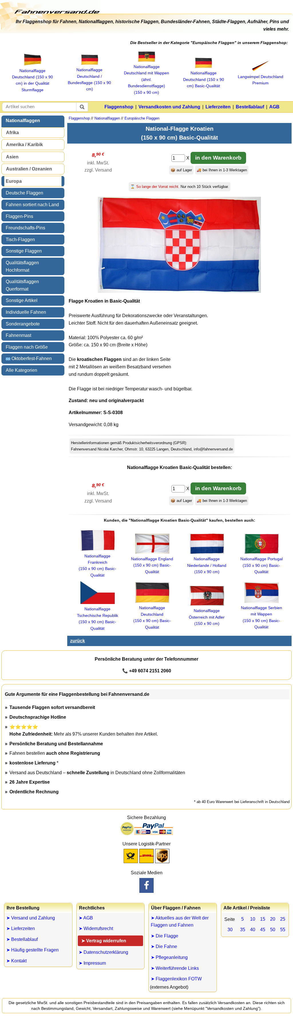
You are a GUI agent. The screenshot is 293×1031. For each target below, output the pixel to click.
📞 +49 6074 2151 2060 (146, 670)
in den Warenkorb (218, 158)
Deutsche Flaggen (24, 192)
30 (230, 929)
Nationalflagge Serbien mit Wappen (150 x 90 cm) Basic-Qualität (261, 617)
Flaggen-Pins (19, 216)
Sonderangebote (23, 323)
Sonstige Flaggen (24, 251)
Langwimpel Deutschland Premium (260, 79)
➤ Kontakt (16, 960)
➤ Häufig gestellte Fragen (32, 949)
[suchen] (82, 107)
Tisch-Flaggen (20, 239)
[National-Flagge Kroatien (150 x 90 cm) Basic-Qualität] (179, 291)
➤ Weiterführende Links (175, 968)
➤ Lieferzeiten (20, 928)
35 (242, 929)
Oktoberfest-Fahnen (31, 358)
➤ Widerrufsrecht (96, 928)
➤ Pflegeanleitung (169, 957)
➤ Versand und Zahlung (30, 917)
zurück (77, 640)
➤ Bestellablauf (22, 939)
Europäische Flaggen (141, 118)
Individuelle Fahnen (26, 312)
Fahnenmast (18, 335)
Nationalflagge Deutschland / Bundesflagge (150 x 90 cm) (89, 79)
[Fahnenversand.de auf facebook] (146, 885)
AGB (274, 106)
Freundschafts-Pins (25, 227)
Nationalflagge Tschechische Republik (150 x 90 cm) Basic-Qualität (97, 618)
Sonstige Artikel (21, 300)
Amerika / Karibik (24, 144)
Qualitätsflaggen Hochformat (22, 266)
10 (252, 919)
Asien (12, 156)
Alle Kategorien (21, 370)
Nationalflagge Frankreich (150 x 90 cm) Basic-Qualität (97, 565)
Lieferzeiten (218, 106)
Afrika (12, 132)
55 (282, 929)
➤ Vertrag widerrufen (103, 940)
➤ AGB (86, 917)
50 (272, 929)
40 (252, 929)
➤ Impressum (92, 963)
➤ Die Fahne (164, 946)
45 (262, 929)
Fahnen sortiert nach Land (32, 204)
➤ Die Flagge (164, 935)
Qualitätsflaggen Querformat (22, 285)
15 (262, 919)
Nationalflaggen (23, 120)
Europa (14, 181)
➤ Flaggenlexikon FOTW (176, 978)
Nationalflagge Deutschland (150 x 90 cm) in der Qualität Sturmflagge (32, 80)
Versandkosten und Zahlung (169, 106)
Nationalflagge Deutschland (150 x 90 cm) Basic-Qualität (152, 617)
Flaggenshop (118, 106)
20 (272, 919)
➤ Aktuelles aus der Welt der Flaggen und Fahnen (180, 921)
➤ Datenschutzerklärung (103, 952)
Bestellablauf (250, 106)
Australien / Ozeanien (29, 168)
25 (282, 919)
